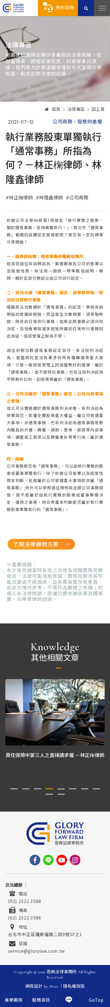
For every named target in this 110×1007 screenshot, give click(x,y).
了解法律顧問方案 (36, 544)
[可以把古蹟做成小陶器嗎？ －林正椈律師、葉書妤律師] (55, 712)
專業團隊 (14, 1000)
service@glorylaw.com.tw (36, 950)
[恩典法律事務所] (13, 8)
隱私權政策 (74, 986)
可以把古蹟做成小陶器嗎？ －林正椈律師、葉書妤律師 (55, 758)
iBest (53, 986)
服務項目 (41, 1000)
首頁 (56, 109)
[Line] (48, 860)
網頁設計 (34, 986)
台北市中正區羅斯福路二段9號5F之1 (45, 933)
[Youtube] (61, 860)
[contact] (68, 999)
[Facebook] (35, 860)
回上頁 (98, 109)
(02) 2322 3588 (24, 900)
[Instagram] (75, 860)
